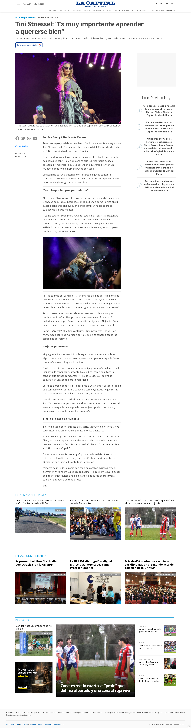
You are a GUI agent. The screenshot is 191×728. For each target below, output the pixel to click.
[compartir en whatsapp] (30, 138)
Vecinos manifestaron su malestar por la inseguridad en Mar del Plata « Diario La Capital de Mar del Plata (156, 127)
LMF (62, 682)
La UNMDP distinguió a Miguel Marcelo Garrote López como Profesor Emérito (91, 564)
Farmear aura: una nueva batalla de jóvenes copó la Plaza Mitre (94, 502)
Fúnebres (171, 10)
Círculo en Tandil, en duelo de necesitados (149, 679)
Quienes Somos (35, 724)
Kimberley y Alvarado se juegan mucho (150, 647)
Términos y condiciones (53, 724)
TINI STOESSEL (22, 157)
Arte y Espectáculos (94, 10)
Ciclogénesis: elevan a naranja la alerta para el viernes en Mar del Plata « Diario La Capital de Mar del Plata (157, 110)
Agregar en (29, 45)
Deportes (76, 10)
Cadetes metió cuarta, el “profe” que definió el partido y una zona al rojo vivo (149, 502)
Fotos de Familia (140, 10)
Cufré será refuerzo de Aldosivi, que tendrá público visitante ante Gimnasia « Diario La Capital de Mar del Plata (156, 167)
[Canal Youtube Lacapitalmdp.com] (166, 3)
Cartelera (124, 10)
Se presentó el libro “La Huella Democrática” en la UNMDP (36, 562)
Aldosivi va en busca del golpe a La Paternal (150, 630)
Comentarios (21, 146)
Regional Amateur (146, 659)
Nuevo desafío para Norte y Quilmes (148, 663)
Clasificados (157, 10)
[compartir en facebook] (18, 138)
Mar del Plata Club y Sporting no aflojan (33, 627)
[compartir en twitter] (24, 138)
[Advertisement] (156, 69)
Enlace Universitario (56, 575)
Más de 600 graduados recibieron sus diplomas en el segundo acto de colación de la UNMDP (149, 564)
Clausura (142, 626)
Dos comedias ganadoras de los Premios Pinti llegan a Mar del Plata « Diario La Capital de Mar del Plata (157, 186)
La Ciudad (52, 10)
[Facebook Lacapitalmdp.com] (156, 3)
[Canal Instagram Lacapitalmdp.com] (172, 3)
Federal (142, 643)
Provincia (64, 10)
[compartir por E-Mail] (36, 138)
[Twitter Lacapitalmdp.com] (161, 3)
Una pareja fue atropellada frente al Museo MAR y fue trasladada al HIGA (39, 502)
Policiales (112, 10)
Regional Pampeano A (41, 634)
